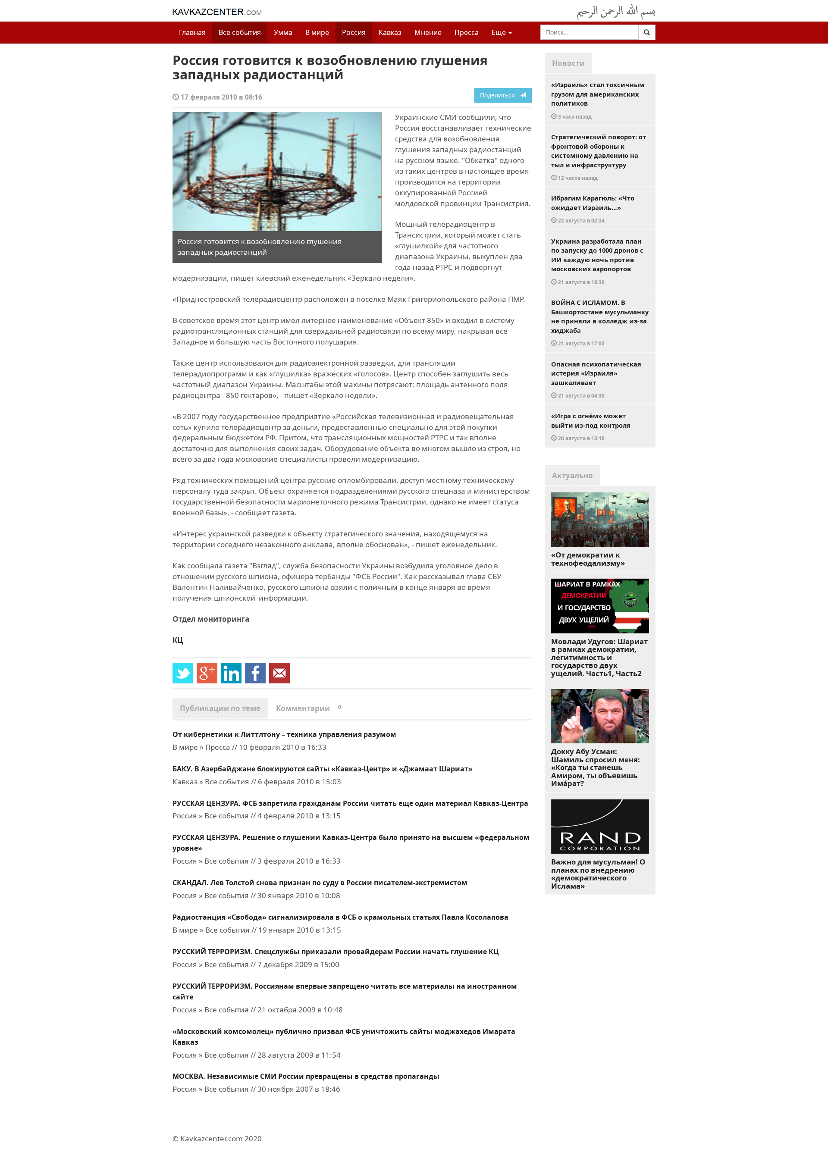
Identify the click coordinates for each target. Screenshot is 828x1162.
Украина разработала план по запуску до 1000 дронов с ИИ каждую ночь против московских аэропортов (597, 261)
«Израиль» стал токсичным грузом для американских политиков (597, 100)
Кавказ (390, 32)
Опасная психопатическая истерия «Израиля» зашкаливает (596, 379)
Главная (192, 32)
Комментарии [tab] (308, 708)
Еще (500, 32)
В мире (317, 32)
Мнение (428, 32)
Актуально (572, 475)
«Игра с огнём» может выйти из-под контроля (590, 426)
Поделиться (500, 95)
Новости (568, 63)
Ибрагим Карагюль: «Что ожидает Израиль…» (592, 209)
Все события (240, 32)
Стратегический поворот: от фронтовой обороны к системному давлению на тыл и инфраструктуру (598, 156)
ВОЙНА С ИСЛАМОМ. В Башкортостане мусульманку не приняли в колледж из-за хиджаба (600, 322)
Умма (283, 32)
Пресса (467, 32)
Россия (354, 32)
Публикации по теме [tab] (220, 708)
